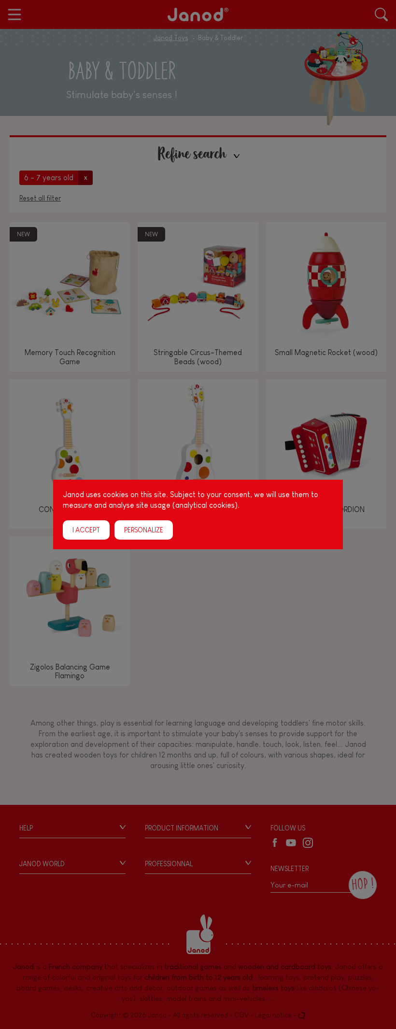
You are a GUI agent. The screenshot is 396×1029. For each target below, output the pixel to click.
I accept (86, 530)
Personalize (143, 530)
